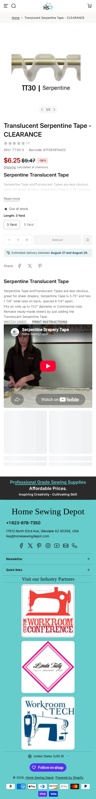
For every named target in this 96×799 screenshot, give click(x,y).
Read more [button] (12, 198)
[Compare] (87, 240)
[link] (19, 266)
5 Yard (29, 224)
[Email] (66, 545)
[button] (13, 6)
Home (16, 17)
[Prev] (42, 109)
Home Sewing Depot (40, 777)
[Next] (54, 109)
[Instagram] (48, 545)
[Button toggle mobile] (6, 6)
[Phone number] (74, 545)
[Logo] (48, 6)
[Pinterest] (39, 545)
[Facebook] (21, 545)
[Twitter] (30, 545)
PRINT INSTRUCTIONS (49, 322)
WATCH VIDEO (16, 322)
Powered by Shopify (69, 777)
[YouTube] (57, 545)
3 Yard (12, 224)
